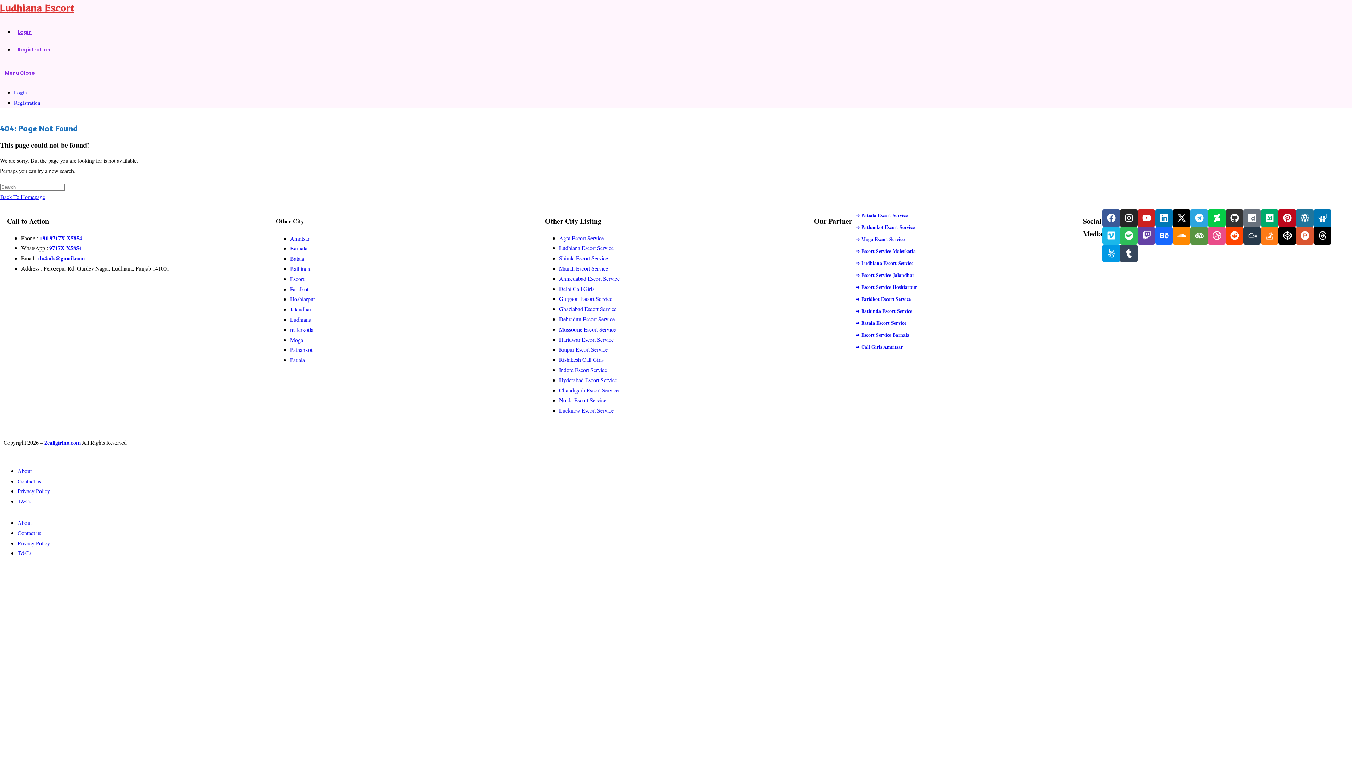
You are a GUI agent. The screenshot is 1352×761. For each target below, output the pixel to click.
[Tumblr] (1129, 253)
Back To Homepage (22, 196)
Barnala (298, 248)
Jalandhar (300, 309)
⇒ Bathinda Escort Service (884, 311)
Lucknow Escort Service (586, 410)
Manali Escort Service (583, 268)
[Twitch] (1146, 236)
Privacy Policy (34, 491)
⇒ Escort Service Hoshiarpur (886, 287)
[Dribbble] (1217, 236)
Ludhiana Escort (37, 7)
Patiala (297, 360)
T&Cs (24, 501)
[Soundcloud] (1181, 236)
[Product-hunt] (1305, 236)
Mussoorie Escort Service (587, 329)
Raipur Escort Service (583, 349)
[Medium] (1269, 218)
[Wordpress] (1305, 218)
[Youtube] (1146, 218)
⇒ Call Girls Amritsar (879, 347)
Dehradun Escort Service (587, 319)
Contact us (29, 481)
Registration (27, 102)
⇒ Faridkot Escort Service (883, 299)
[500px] (1111, 253)
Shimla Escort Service (583, 258)
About (25, 471)
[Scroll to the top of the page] (2, 572)
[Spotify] (1129, 236)
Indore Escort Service (583, 369)
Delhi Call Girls (576, 288)
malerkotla (301, 329)
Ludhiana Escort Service (586, 248)
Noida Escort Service (582, 400)
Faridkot (299, 289)
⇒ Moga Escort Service (880, 239)
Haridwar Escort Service (586, 339)
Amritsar (299, 238)
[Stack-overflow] (1269, 236)
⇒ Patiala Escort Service (882, 215)
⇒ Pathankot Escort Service (885, 227)
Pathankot (301, 349)
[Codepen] (1287, 236)
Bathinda (300, 268)
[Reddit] (1234, 236)
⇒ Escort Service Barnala (882, 335)
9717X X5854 (65, 248)
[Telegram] (1199, 218)
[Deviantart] (1217, 218)
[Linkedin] (1164, 218)
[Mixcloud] (1252, 236)
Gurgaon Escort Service (585, 298)
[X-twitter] (1181, 218)
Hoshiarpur (302, 299)
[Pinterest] (1287, 218)
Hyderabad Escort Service (588, 380)
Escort (297, 279)
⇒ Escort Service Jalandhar (885, 275)
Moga (296, 340)
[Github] (1234, 218)
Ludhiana (300, 319)
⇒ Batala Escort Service (881, 323)
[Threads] (1322, 236)
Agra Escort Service (581, 238)
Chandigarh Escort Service (589, 390)
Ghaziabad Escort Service (587, 309)
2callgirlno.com (62, 442)
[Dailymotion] (1252, 218)
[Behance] (1164, 236)
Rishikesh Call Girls (581, 359)
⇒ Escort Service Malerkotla (886, 251)
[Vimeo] (1111, 236)
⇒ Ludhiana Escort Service (884, 263)
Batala (297, 258)
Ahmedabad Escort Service (589, 278)
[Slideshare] (1322, 218)
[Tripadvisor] (1199, 236)
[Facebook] (1111, 218)
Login (20, 92)
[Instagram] (1129, 218)
